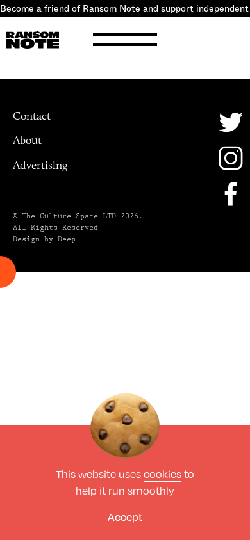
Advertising (40, 165)
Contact (32, 116)
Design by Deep (44, 239)
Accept (125, 516)
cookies (162, 473)
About (27, 140)
